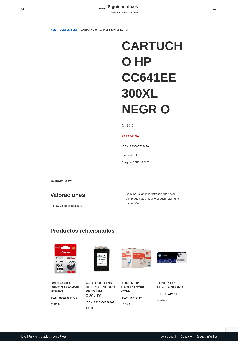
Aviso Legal (168, 336)
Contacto (186, 336)
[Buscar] (22, 8)
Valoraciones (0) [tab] (61, 180)
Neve (23, 336)
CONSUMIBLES (68, 29)
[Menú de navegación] (214, 9)
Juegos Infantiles (207, 336)
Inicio (53, 29)
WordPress (60, 336)
